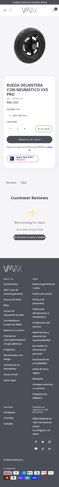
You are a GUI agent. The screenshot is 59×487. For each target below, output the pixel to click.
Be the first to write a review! (29, 237)
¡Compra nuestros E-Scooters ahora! (30, 2)
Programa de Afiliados (40, 395)
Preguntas (9, 349)
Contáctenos (11, 283)
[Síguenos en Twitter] (42, 441)
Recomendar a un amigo (13, 357)
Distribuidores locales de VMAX (13, 322)
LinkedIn (8, 423)
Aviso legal (10, 380)
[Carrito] (53, 10)
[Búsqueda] (10, 10)
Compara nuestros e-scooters (43, 386)
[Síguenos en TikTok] (42, 448)
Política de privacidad (38, 301)
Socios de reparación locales (14, 312)
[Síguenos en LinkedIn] (49, 448)
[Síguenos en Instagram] (49, 441)
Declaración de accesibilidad (41, 361)
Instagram (9, 412)
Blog (6, 305)
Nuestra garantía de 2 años (44, 285)
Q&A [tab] (23, 182)
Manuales (38, 378)
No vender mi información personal (40, 349)
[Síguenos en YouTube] (36, 448)
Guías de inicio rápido (41, 370)
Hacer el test (11, 374)
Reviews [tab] (11, 182)
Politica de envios (42, 293)
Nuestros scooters (14, 330)
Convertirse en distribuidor (12, 366)
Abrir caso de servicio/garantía (13, 291)
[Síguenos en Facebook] (36, 441)
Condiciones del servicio (41, 324)
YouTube (8, 417)
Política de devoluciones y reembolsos (41, 312)
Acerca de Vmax (12, 299)
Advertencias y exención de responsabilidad (41, 336)
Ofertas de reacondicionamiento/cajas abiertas (15, 339)
